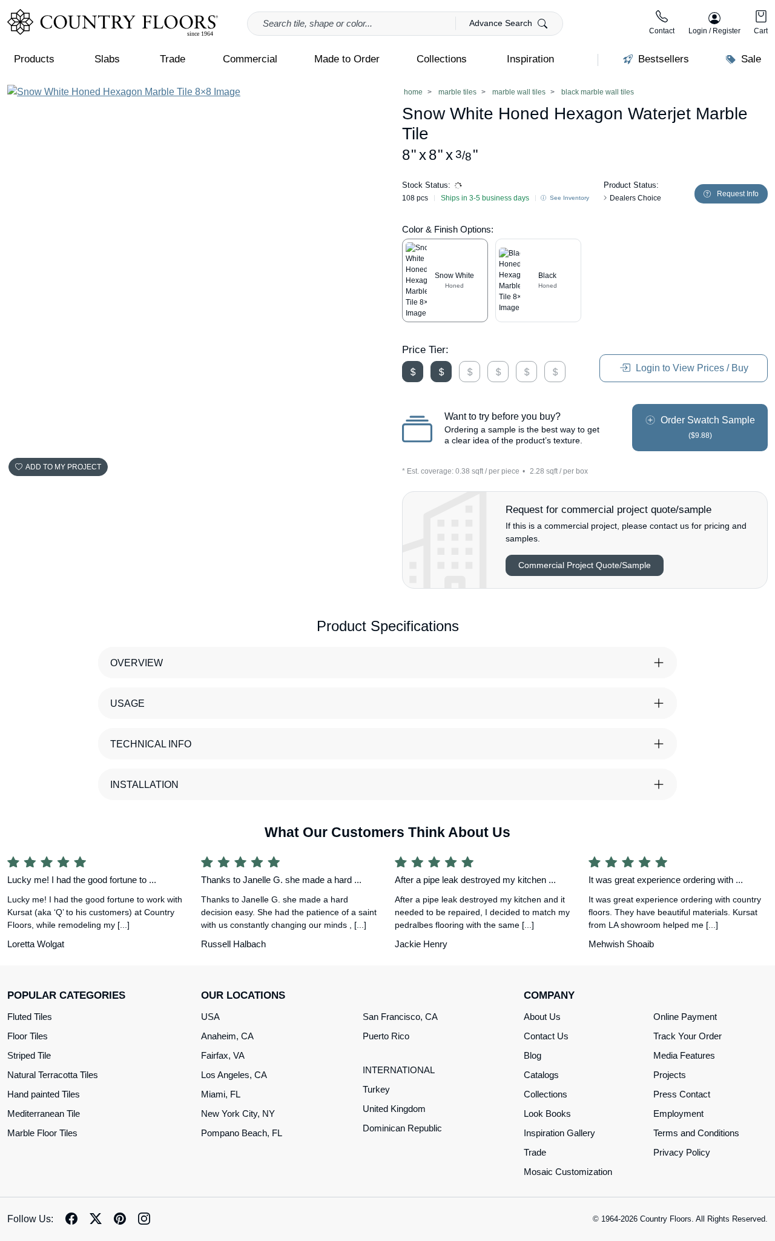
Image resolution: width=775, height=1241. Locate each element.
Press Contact (681, 1094)
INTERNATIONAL (399, 1070)
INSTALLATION (144, 784)
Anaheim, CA (227, 1036)
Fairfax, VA (223, 1055)
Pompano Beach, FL (241, 1133)
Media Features (684, 1055)
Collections (545, 1094)
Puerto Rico (386, 1036)
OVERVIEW (136, 663)
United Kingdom (394, 1109)
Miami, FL (220, 1094)
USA (210, 1016)
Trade (535, 1152)
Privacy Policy (681, 1152)
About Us (542, 1016)
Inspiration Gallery (559, 1133)
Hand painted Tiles (43, 1094)
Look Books (547, 1113)
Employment (678, 1113)
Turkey (376, 1089)
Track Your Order (687, 1036)
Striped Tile (29, 1055)
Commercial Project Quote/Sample (584, 565)
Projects (669, 1075)
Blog (532, 1055)
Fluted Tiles (29, 1016)
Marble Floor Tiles (42, 1133)
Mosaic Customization (568, 1172)
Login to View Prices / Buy (690, 368)
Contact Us (546, 1036)
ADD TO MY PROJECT (63, 467)
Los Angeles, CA (234, 1075)
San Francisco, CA (400, 1016)
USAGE (127, 703)
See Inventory (568, 197)
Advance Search (502, 23)
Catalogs (541, 1075)
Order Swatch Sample (706, 427)
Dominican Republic (402, 1128)
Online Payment (685, 1016)
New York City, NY (238, 1113)
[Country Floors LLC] (112, 23)
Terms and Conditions (696, 1133)
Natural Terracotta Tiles (52, 1075)
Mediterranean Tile (43, 1113)
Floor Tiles (27, 1036)
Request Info (738, 194)
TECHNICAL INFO (150, 744)
